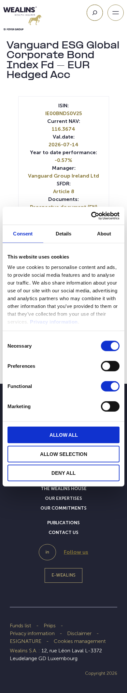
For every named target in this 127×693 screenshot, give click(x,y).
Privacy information (54, 321)
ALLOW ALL (63, 435)
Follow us (76, 552)
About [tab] (104, 233)
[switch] (110, 367)
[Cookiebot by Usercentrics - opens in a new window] (91, 215)
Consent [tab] (23, 233)
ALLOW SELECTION (63, 454)
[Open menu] (115, 13)
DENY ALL (63, 473)
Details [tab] (64, 233)
